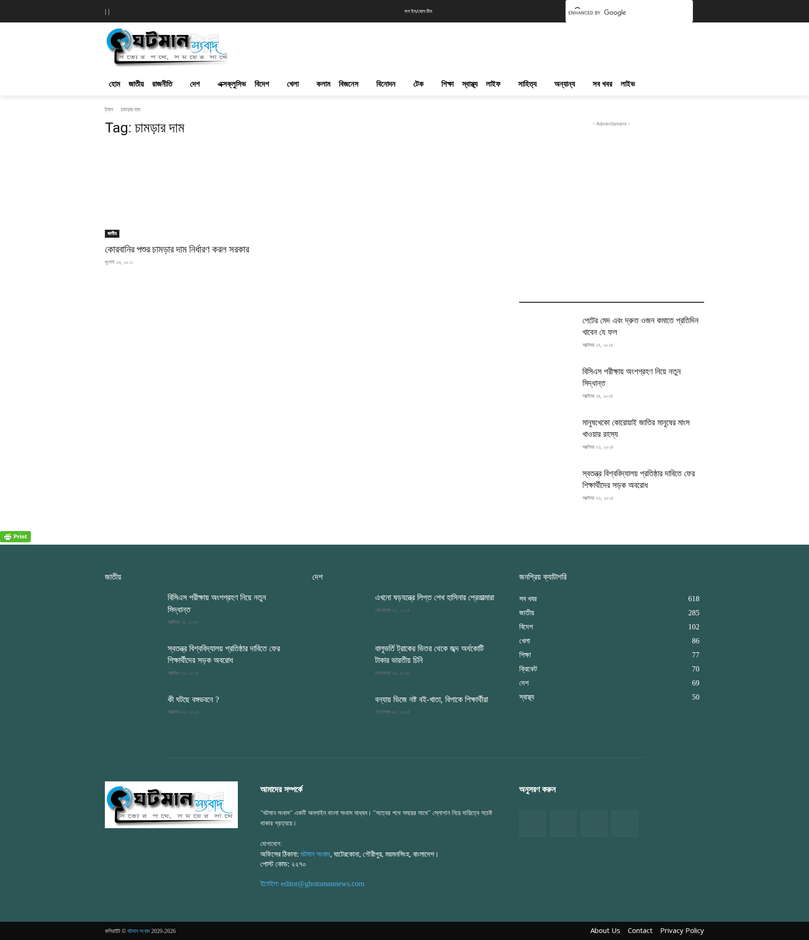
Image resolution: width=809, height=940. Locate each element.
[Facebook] (532, 823)
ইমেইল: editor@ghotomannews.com (312, 884)
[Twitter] (563, 823)
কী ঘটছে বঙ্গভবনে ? (193, 699)
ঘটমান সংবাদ (315, 854)
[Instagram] (594, 823)
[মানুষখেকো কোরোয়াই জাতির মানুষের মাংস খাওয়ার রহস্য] (546, 436)
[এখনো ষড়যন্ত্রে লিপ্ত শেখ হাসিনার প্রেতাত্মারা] (340, 611)
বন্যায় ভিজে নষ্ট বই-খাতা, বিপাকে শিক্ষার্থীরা (431, 699)
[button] (544, 10)
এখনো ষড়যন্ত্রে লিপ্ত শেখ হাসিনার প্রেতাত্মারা (434, 597)
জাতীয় (112, 233)
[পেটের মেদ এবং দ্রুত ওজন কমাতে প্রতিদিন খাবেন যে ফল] (546, 334)
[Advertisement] (455, 45)
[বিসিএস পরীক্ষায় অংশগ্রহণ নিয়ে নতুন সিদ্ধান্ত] (546, 385)
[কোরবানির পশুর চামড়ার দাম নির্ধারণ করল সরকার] (197, 192)
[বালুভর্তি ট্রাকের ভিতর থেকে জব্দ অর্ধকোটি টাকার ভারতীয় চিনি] (340, 662)
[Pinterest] (625, 823)
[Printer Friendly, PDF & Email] (15, 540)
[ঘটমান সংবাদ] (195, 46)
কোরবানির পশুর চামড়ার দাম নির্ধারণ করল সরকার (177, 249)
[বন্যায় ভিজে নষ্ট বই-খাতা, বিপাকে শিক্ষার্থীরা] (340, 713)
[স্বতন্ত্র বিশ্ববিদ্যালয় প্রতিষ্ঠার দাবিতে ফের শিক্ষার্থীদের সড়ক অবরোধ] (546, 487)
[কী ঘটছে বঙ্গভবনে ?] (132, 713)
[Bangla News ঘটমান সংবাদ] (171, 804)
